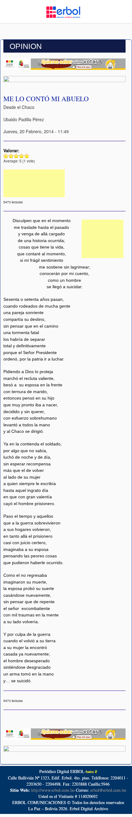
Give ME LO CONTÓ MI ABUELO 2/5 (11, 155)
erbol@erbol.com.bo (108, 790)
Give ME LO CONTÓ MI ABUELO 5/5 (26, 155)
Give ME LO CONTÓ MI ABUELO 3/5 (16, 155)
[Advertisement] (34, 183)
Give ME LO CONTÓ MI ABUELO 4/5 (21, 155)
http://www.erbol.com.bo (53, 790)
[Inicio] (63, 11)
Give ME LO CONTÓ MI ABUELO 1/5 (6, 155)
